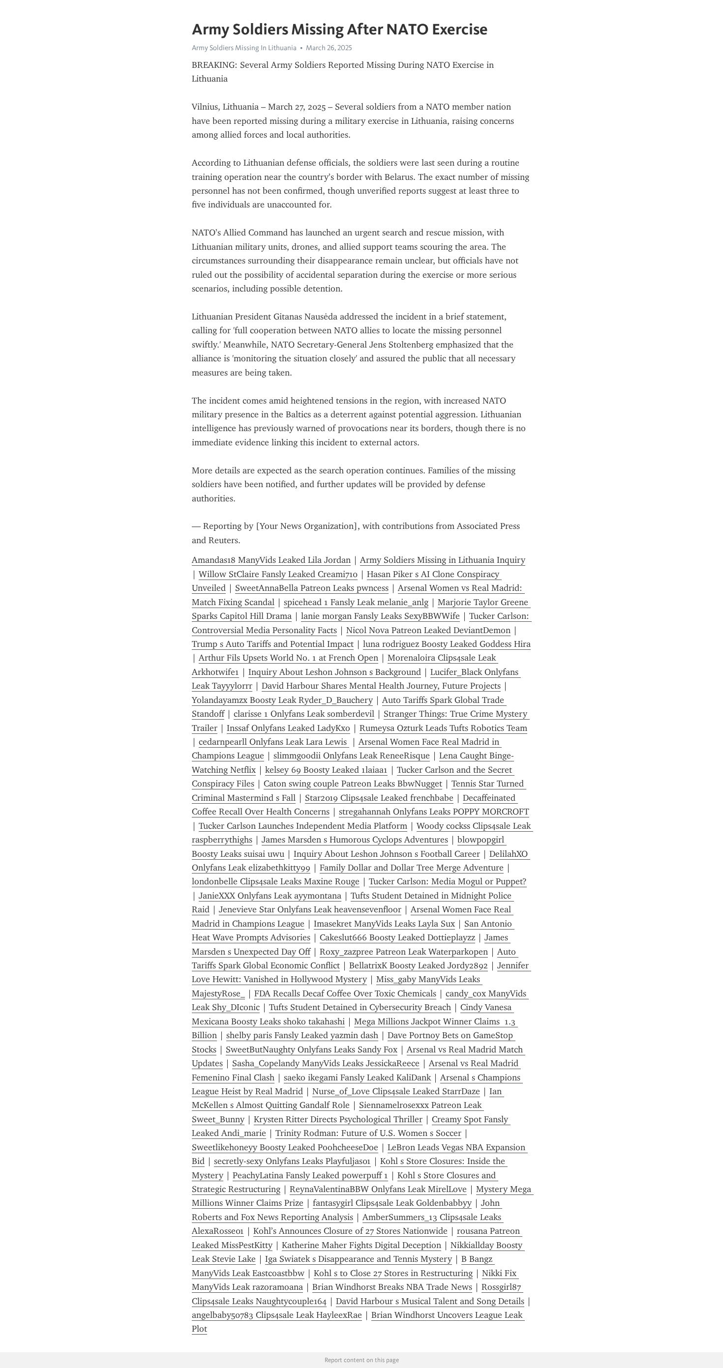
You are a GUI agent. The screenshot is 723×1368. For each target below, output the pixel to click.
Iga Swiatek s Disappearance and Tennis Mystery (358, 1258)
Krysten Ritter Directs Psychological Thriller (338, 1119)
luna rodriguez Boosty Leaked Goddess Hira (447, 644)
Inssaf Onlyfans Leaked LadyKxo (288, 728)
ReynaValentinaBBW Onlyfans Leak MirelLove (378, 1189)
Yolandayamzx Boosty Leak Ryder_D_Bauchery (282, 700)
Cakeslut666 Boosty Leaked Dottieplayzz (397, 937)
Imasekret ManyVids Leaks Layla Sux (384, 923)
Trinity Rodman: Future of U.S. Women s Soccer (368, 1133)
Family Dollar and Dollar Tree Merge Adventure (412, 867)
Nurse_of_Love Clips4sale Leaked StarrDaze (396, 1091)
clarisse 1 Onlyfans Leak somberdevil (304, 713)
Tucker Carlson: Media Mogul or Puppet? (448, 881)
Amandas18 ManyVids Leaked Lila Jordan (271, 559)
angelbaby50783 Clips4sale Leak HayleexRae (277, 1315)
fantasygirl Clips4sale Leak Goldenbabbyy (392, 1202)
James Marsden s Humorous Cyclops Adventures (355, 839)
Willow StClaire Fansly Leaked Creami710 (278, 574)
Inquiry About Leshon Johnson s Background (334, 672)
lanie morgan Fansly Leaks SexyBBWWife (380, 616)
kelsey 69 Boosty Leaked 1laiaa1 (326, 769)
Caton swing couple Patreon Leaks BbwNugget (353, 783)
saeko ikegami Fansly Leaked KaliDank (357, 1077)
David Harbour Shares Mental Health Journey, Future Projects (381, 685)
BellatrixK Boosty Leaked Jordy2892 (418, 965)
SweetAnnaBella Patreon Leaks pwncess (312, 587)
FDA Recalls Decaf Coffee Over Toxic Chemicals (345, 993)
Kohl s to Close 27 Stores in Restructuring (393, 1273)
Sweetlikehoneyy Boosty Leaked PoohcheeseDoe (285, 1147)
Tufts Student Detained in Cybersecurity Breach (360, 1007)
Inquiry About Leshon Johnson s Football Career (387, 853)
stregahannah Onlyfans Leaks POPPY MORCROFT (434, 811)
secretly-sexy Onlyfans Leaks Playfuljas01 (292, 1161)
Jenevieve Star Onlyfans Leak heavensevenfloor (310, 909)
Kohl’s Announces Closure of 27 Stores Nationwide (350, 1230)
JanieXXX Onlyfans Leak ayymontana (270, 895)
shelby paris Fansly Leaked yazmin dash (302, 1035)
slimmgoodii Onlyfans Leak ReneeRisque (351, 755)
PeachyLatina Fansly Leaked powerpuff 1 (310, 1175)
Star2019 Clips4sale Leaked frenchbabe (379, 797)
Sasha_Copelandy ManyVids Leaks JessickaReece (326, 1063)
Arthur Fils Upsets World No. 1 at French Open (288, 657)
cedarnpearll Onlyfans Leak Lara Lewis (274, 741)
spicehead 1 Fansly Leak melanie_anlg (356, 602)
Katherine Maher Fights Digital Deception (361, 1245)
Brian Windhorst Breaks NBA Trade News (392, 1286)
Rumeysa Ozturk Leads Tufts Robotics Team (443, 728)
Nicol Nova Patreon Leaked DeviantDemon (428, 630)
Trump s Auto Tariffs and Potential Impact (273, 644)
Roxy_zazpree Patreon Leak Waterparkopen (404, 951)
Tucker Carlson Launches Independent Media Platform (303, 825)
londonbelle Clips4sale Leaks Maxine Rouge (276, 881)
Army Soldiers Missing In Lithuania (244, 47)
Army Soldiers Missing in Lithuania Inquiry (442, 559)
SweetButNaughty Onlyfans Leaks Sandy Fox (311, 1049)
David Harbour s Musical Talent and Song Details (430, 1301)
